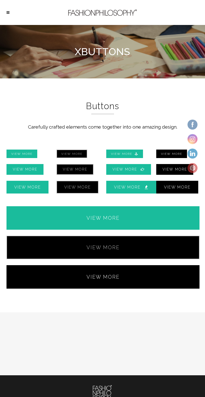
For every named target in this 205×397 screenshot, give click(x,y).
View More (21, 154)
